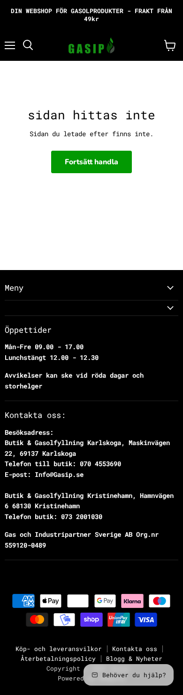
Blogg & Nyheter (134, 658)
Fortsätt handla (91, 162)
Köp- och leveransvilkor (58, 648)
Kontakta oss (134, 648)
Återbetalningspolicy (58, 658)
